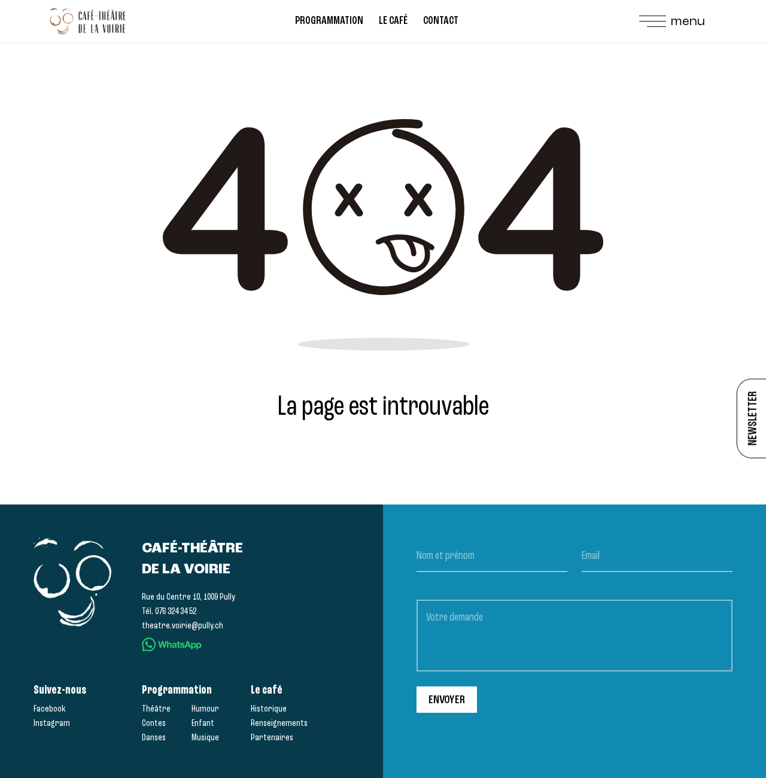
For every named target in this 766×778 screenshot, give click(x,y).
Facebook (49, 708)
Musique (205, 737)
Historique (269, 708)
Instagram (52, 723)
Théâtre (156, 708)
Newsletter (752, 418)
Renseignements (279, 723)
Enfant (203, 723)
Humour (205, 708)
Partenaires (272, 737)
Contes (154, 723)
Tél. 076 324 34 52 (169, 611)
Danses (154, 737)
